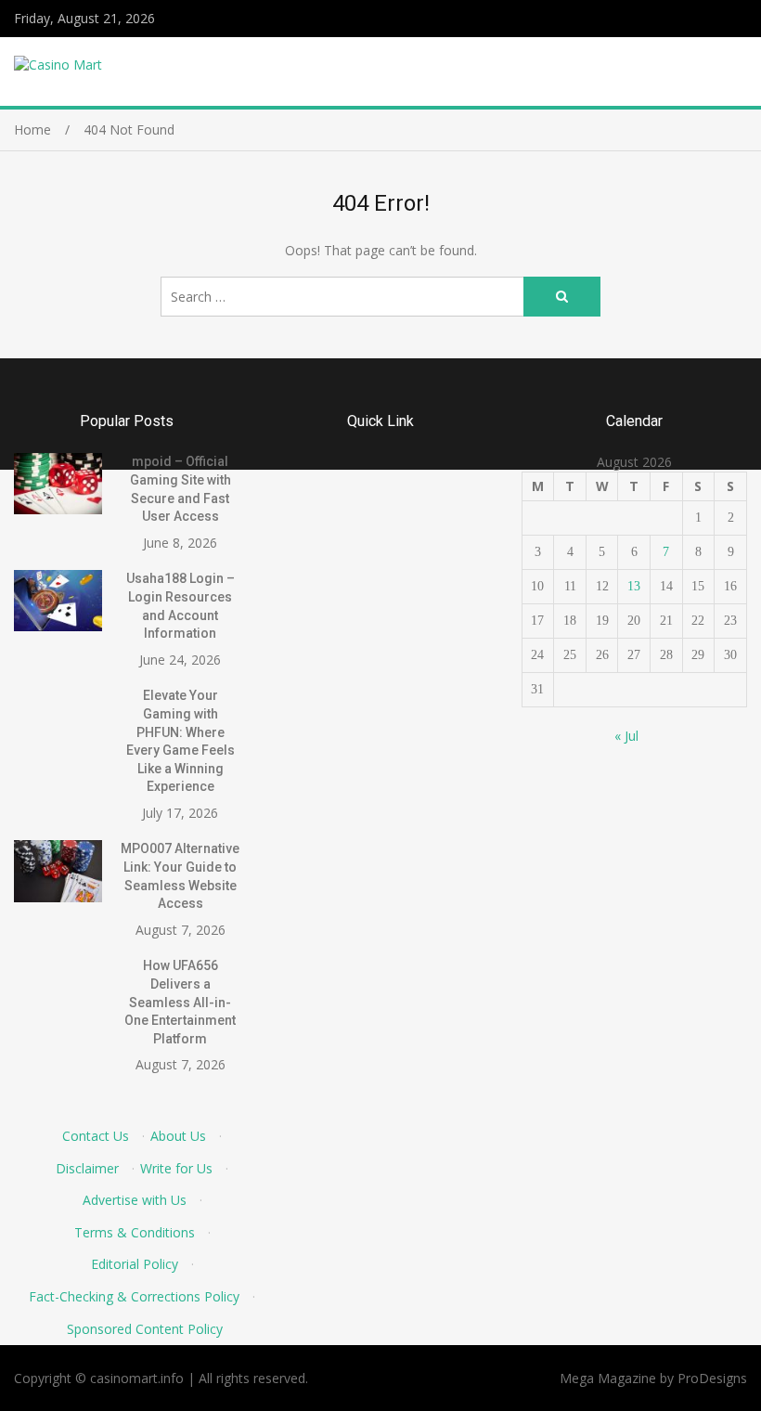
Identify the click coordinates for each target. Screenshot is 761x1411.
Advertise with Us (135, 1200)
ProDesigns (712, 1378)
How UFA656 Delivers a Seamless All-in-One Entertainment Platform (180, 1001)
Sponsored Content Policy (145, 1329)
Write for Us (176, 1168)
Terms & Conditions (134, 1232)
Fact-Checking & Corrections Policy (134, 1296)
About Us (178, 1136)
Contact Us (95, 1136)
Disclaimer (87, 1168)
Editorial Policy (134, 1264)
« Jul (626, 735)
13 (633, 586)
